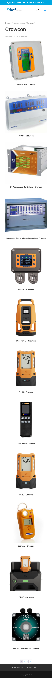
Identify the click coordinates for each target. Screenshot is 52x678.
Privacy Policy (17, 667)
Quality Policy (31, 667)
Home (7, 23)
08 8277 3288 (15, 2)
